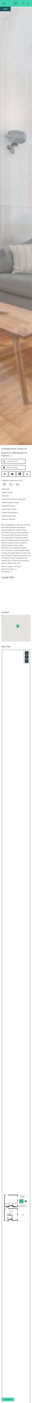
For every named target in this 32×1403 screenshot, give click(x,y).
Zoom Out (26, 658)
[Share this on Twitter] (27, 474)
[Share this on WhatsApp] (4, 474)
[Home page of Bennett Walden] (15, 5)
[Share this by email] (12, 474)
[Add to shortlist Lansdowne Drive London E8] (11, 456)
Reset (26, 661)
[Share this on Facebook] (19, 474)
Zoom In (26, 654)
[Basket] (23, 3)
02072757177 (12, 461)
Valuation (8, 1399)
